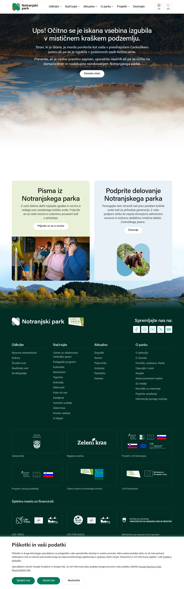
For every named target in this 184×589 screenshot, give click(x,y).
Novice (98, 358)
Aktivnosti (58, 387)
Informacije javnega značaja (151, 399)
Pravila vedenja (61, 413)
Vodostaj (99, 368)
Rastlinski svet (20, 368)
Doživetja (58, 382)
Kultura (16, 358)
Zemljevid (58, 398)
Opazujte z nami (145, 368)
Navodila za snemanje (148, 389)
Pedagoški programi (64, 362)
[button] (55, 6)
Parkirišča (99, 373)
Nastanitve (59, 372)
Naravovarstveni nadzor (149, 378)
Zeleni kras (59, 408)
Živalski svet (19, 363)
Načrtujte (60, 345)
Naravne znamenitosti (24, 353)
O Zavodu (141, 358)
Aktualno (101, 345)
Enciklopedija (19, 373)
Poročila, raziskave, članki (150, 363)
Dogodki (99, 353)
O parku (141, 345)
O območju (142, 353)
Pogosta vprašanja (146, 394)
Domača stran (92, 73)
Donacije (133, 230)
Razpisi (140, 373)
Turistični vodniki (62, 403)
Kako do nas (60, 393)
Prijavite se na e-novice (50, 226)
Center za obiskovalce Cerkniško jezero (65, 355)
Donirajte (139, 6)
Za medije (141, 384)
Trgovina (58, 377)
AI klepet (58, 418)
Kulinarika (58, 367)
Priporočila (100, 363)
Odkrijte (18, 345)
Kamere (98, 378)
